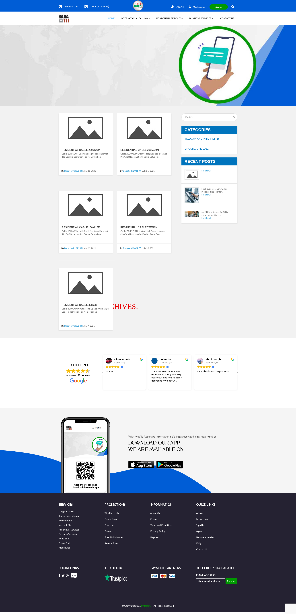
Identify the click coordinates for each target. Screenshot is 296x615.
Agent (199, 531)
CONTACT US (227, 18)
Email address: (206, 574)
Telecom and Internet (202, 138)
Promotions (111, 519)
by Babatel (147, 605)
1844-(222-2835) (99, 6)
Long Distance (66, 511)
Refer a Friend (112, 543)
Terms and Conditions (161, 525)
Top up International (69, 516)
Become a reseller (205, 537)
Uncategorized (197, 148)
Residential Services (69, 529)
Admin (199, 513)
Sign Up (200, 525)
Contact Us (202, 549)
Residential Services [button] (168, 18)
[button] (237, 372)
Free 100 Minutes (114, 537)
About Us (155, 513)
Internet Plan (65, 525)
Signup (218, 7)
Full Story (205, 170)
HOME (111, 18)
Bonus (108, 531)
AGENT (180, 7)
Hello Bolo (64, 538)
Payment (154, 537)
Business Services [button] (200, 18)
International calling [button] (134, 18)
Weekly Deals (112, 513)
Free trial (109, 525)
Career (153, 519)
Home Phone (65, 520)
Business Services (68, 534)
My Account (199, 7)
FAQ (198, 543)
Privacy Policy (157, 531)
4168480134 (71, 6)
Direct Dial (64, 543)
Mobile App (64, 547)
